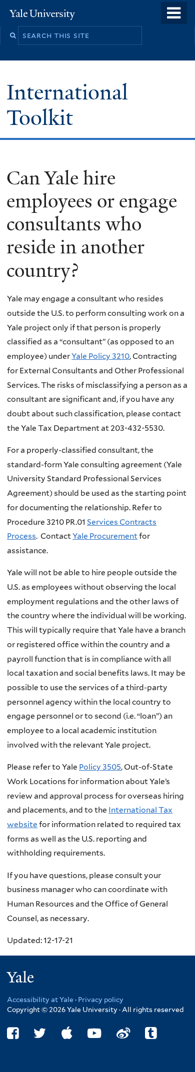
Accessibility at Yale (40, 1000)
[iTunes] (67, 1033)
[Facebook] (12, 1033)
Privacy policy (101, 1000)
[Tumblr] (150, 1033)
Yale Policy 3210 (101, 356)
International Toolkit (67, 104)
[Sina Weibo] (123, 1033)
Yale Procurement (105, 536)
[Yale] (21, 979)
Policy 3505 (100, 767)
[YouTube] (94, 1033)
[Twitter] (40, 1033)
